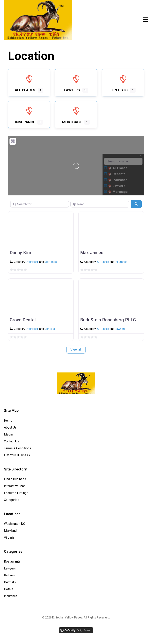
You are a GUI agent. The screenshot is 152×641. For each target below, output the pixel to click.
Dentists (50, 328)
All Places (33, 261)
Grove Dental (23, 319)
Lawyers (120, 328)
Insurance (121, 261)
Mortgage (51, 261)
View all (76, 349)
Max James (91, 252)
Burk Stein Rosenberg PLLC (108, 319)
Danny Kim (20, 252)
